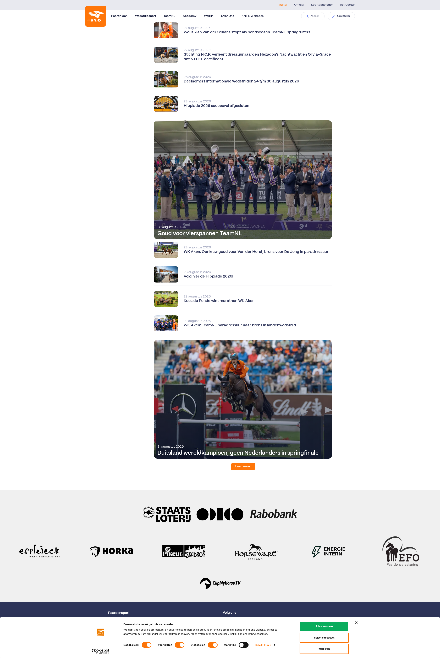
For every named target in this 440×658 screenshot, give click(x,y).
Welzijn (208, 16)
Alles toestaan (324, 626)
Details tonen (263, 645)
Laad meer (242, 466)
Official (299, 4)
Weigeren (324, 648)
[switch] (179, 645)
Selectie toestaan (324, 637)
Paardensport (119, 613)
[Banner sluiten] (356, 622)
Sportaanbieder (322, 4)
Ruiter (283, 4)
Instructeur (347, 4)
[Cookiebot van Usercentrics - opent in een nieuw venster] (101, 651)
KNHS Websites (252, 16)
